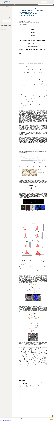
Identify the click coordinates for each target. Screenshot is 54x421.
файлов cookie (26, 419)
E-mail (2, 19)
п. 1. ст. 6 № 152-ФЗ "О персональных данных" (35, 419)
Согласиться (51, 419)
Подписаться (3, 29)
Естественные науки (15, 6)
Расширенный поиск (49, 4)
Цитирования (3, 7)
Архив (24, 4)
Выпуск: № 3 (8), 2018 (28, 21)
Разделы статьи (3, 6)
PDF (20, 24)
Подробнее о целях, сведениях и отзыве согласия (5, 420)
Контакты (33, 4)
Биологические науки (20, 6)
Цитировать (24, 24)
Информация (7, 6)
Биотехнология (25, 6)
